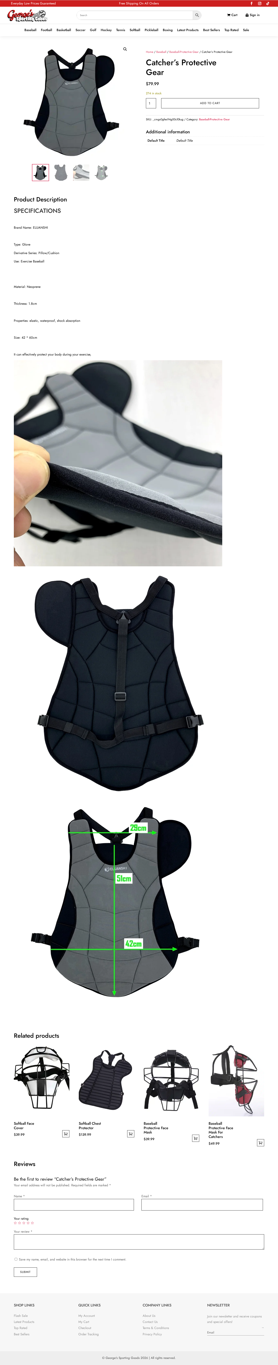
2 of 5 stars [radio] (19, 1222)
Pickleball (151, 30)
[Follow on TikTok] (268, 3)
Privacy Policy (152, 1334)
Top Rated (231, 30)
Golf (93, 30)
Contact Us (150, 1321)
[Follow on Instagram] (259, 3)
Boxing (168, 30)
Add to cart (210, 103)
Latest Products (188, 30)
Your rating (21, 1218)
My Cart (83, 1321)
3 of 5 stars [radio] (23, 1222)
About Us (149, 1315)
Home (149, 52)
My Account (86, 1315)
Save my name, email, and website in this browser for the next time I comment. (72, 1259)
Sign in (255, 15)
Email (146, 1196)
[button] (125, 49)
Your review (23, 1231)
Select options (65, 1133)
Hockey (106, 30)
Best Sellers (211, 30)
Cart (234, 15)
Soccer (80, 30)
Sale (246, 30)
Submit (25, 1272)
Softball (135, 30)
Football (46, 30)
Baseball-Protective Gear (184, 52)
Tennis (120, 30)
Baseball (30, 30)
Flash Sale (21, 1315)
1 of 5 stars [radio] (15, 1222)
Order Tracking (88, 1334)
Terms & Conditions (156, 1328)
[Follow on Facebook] (251, 3)
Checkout (84, 1328)
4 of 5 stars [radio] (28, 1222)
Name (19, 1196)
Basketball (64, 30)
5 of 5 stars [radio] (32, 1222)
